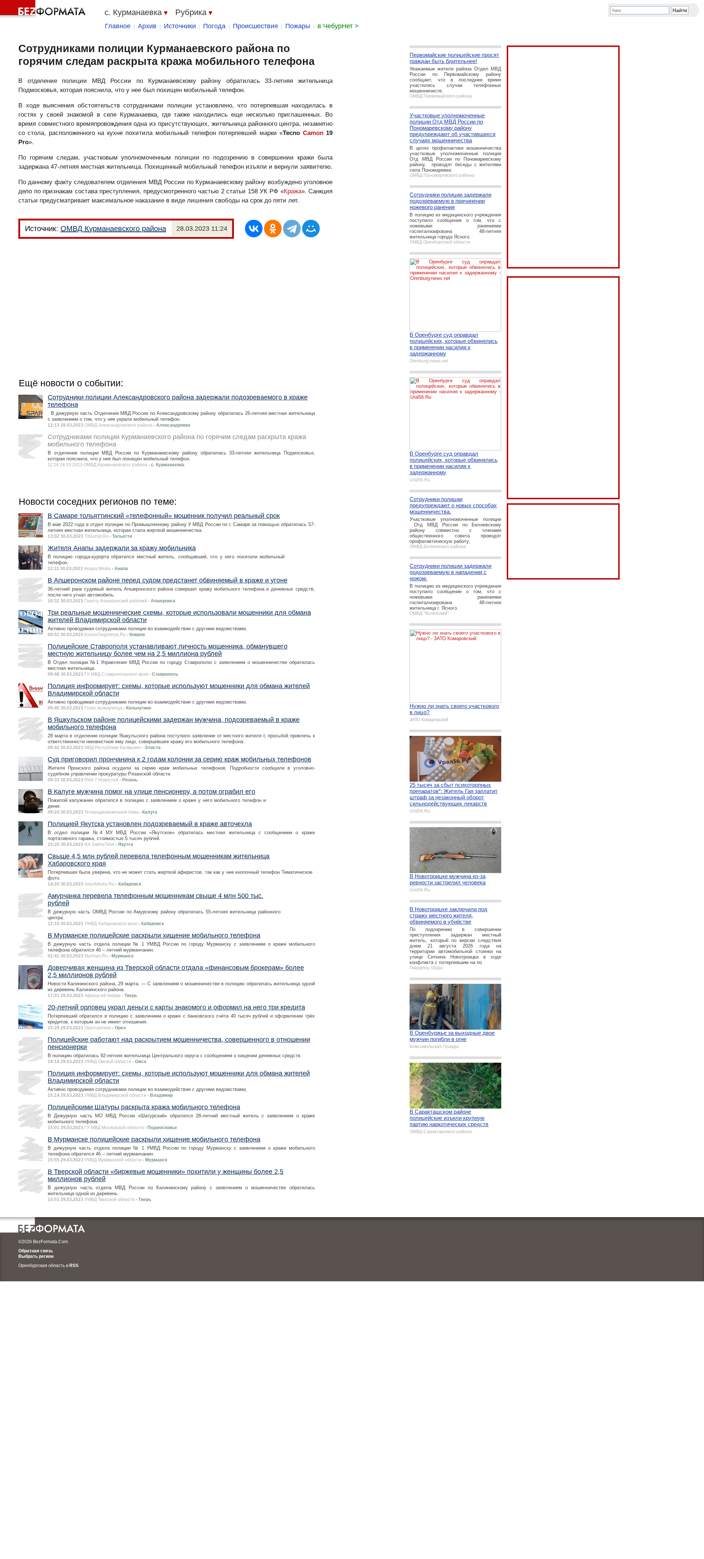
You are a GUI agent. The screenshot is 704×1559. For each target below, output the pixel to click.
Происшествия (255, 26)
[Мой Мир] (311, 228)
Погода (214, 26)
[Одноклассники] (273, 228)
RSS (73, 1265)
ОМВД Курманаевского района (113, 228)
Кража (292, 191)
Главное (118, 26)
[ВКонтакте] (254, 228)
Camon (313, 132)
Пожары (297, 26)
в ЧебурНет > (338, 26)
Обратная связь (35, 1250)
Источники (180, 26)
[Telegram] (292, 228)
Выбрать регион (36, 1256)
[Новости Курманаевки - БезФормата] (44, 9)
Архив (147, 26)
